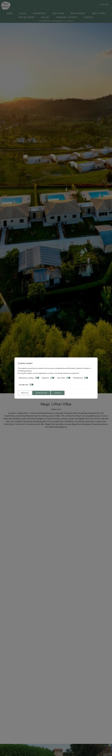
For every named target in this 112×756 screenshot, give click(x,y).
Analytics (45, 378)
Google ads (23, 384)
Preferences (78, 378)
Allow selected (41, 393)
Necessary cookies (26, 378)
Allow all (57, 393)
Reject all (25, 393)
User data (61, 378)
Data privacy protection (71, 373)
